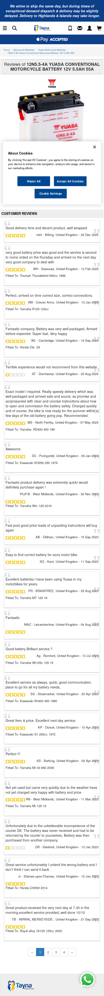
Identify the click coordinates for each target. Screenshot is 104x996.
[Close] (94, 147)
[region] (52, 173)
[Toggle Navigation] (5, 28)
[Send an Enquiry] (80, 28)
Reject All (34, 181)
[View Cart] (99, 28)
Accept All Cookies (70, 181)
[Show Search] (14, 28)
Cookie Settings (50, 193)
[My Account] (89, 28)
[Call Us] (70, 28)
